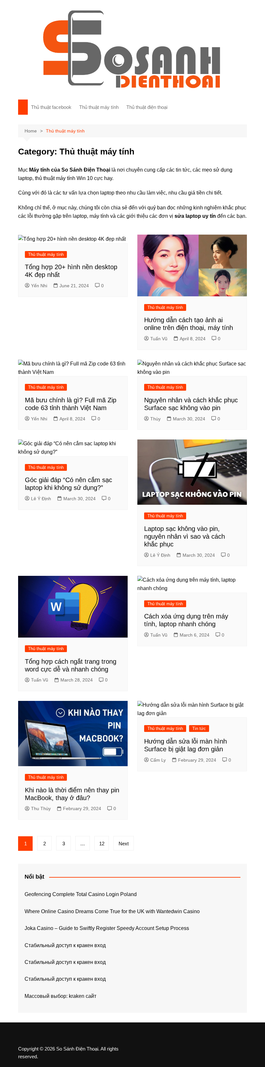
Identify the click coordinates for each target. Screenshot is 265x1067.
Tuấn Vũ (158, 338)
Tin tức (199, 728)
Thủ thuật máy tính (99, 107)
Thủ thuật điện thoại (146, 107)
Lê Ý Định (41, 498)
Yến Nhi (39, 285)
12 (101, 843)
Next (124, 843)
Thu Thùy (41, 808)
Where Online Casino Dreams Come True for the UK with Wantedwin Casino (112, 911)
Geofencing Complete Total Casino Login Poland (81, 894)
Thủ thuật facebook (51, 107)
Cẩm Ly (158, 760)
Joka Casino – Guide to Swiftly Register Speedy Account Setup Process (107, 928)
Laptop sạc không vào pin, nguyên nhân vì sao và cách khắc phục (184, 536)
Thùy (155, 418)
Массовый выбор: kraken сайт (60, 996)
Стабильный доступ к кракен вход (65, 945)
